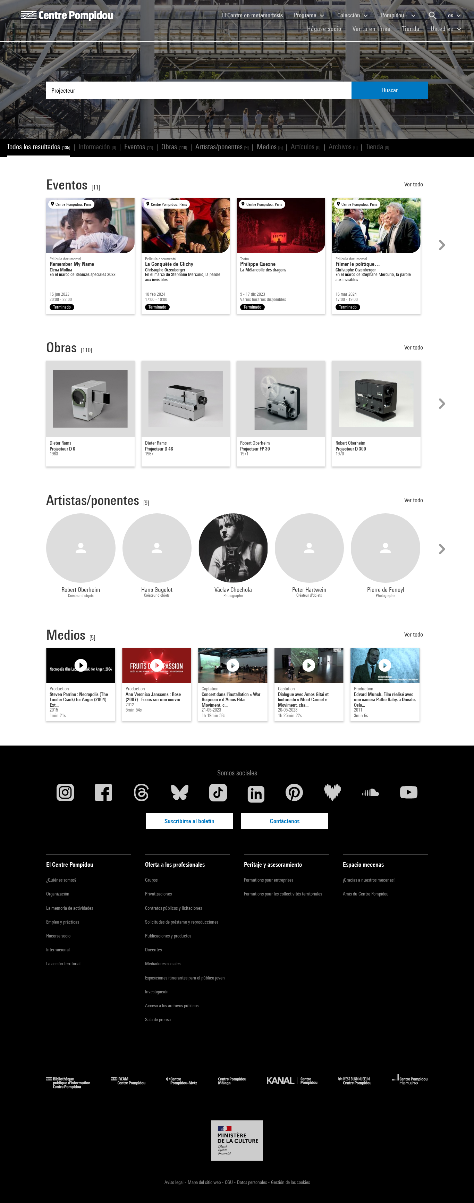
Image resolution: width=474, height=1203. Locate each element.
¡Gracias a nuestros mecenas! (369, 880)
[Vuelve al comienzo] (457, 1186)
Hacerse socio (58, 936)
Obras (174, 146)
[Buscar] (432, 16)
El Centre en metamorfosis (254, 15)
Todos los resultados (38, 146)
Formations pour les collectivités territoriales (283, 894)
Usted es (443, 28)
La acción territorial (63, 963)
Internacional (58, 949)
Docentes (153, 949)
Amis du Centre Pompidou (366, 894)
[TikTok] (218, 794)
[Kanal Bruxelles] (297, 1086)
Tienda (413, 28)
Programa (306, 15)
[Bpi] (73, 1086)
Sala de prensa (158, 1019)
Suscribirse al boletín (189, 821)
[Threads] (141, 794)
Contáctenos (284, 821)
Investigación (157, 991)
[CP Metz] (187, 1086)
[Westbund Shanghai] (360, 1086)
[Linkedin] (256, 794)
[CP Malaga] (237, 1086)
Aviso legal (174, 1182)
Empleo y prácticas (62, 922)
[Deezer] (332, 794)
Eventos (138, 146)
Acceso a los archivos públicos (171, 1005)
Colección (349, 15)
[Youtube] (409, 794)
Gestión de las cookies (290, 1182)
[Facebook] (103, 794)
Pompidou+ (395, 15)
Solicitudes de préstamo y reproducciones (181, 922)
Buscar (390, 90)
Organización (57, 894)
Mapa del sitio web (205, 1182)
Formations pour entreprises (268, 880)
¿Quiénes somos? (61, 880)
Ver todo (414, 184)
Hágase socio (327, 28)
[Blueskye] (180, 794)
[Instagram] (65, 794)
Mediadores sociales (162, 963)
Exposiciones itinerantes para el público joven (185, 978)
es (451, 15)
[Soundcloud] (371, 794)
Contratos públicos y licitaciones (173, 908)
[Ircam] (133, 1086)
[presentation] (441, 245)
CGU (229, 1182)
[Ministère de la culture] (237, 1140)
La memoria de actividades (69, 908)
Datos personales (252, 1182)
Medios (269, 146)
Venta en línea (372, 28)
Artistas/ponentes (221, 146)
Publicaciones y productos (168, 936)
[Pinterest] (294, 794)
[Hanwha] (410, 1086)
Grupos (151, 880)
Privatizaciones (158, 894)
